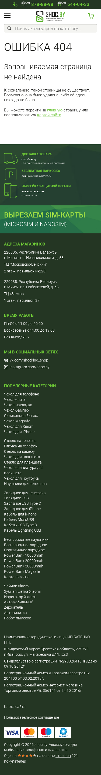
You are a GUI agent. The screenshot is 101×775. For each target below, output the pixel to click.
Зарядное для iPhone (22, 509)
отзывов (63, 755)
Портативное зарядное (24, 550)
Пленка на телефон (20, 446)
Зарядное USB (16, 498)
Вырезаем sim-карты (44, 215)
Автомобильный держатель (18, 604)
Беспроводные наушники (26, 539)
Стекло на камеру (19, 451)
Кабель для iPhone (20, 514)
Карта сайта (15, 706)
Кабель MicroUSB (19, 519)
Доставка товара (37, 154)
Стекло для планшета (23, 462)
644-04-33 (73, 4)
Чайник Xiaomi (16, 586)
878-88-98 (37, 4)
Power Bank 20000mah (23, 561)
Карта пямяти (16, 577)
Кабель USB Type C (20, 525)
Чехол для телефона (21, 394)
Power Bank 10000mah (23, 555)
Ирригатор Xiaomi (20, 597)
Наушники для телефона (25, 484)
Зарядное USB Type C (22, 503)
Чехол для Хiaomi (19, 426)
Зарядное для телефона (25, 493)
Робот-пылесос (17, 618)
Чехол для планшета (22, 457)
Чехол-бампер (16, 410)
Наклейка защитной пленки (46, 186)
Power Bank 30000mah (23, 566)
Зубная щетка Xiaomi (22, 591)
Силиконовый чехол (21, 415)
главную (54, 110)
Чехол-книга (15, 399)
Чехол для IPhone (19, 432)
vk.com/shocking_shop (29, 360)
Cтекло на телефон (20, 441)
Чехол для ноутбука (21, 478)
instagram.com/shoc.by (30, 367)
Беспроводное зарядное (25, 545)
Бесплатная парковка (41, 171)
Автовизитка (15, 613)
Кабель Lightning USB (22, 530)
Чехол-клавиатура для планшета (24, 470)
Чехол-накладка (18, 405)
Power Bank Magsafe (22, 571)
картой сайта (49, 115)
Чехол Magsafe (17, 421)
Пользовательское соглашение (31, 717)
